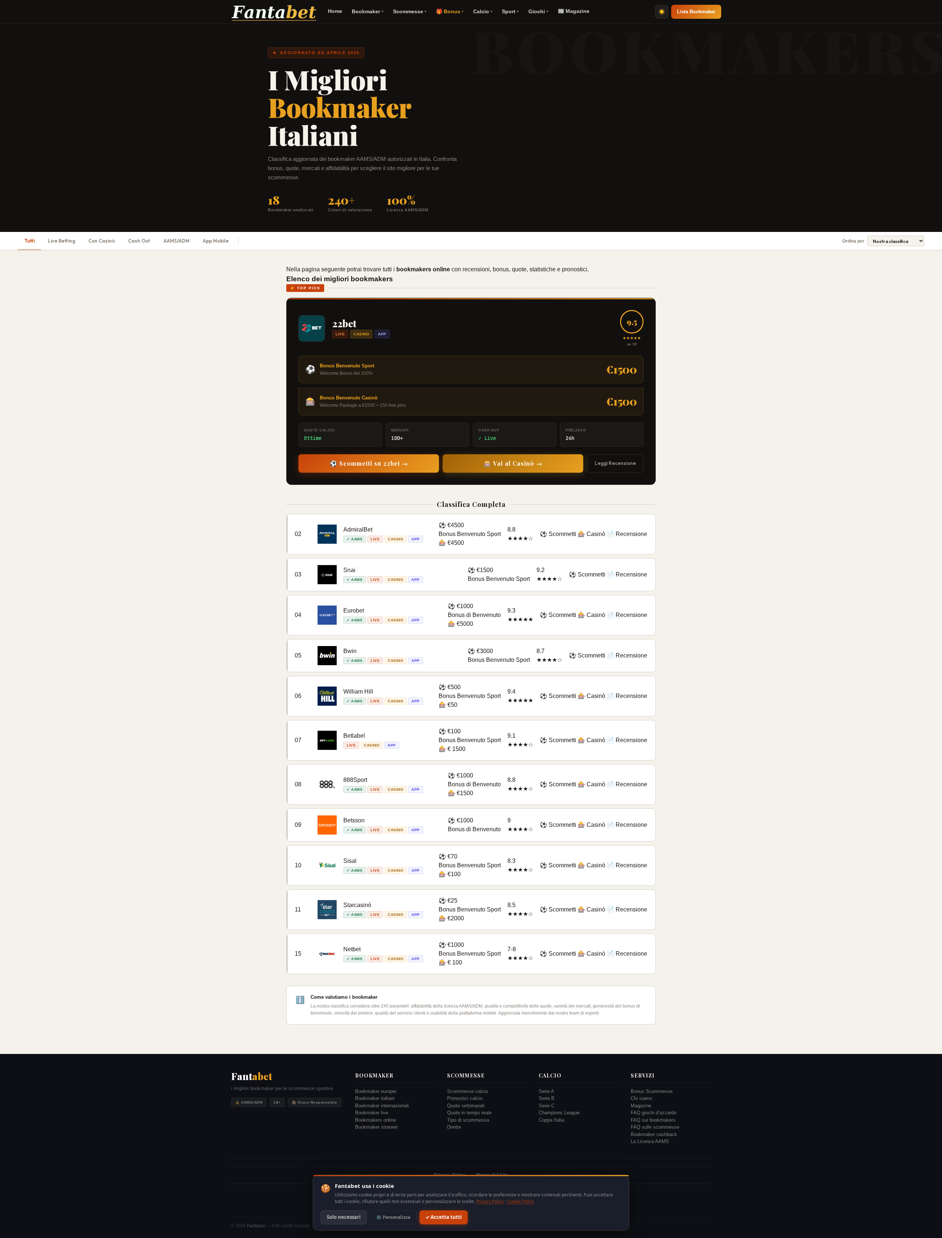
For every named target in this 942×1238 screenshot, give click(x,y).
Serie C (547, 1105)
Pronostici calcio (464, 1098)
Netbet (352, 949)
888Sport (355, 780)
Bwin (350, 651)
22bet (344, 323)
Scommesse (409, 11)
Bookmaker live (371, 1112)
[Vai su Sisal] (327, 865)
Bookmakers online (375, 1120)
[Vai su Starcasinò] (327, 909)
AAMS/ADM (176, 241)
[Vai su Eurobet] (327, 615)
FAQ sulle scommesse (655, 1127)
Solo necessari (344, 1217)
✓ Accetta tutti (443, 1217)
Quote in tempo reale (469, 1112)
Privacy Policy (490, 1201)
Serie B (547, 1098)
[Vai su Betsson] (327, 825)
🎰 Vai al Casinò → (513, 463)
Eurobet (353, 610)
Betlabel (354, 736)
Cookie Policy (520, 1201)
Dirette (454, 1127)
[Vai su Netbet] (327, 953)
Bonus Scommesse (652, 1091)
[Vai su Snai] (327, 574)
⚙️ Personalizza (393, 1217)
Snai (349, 570)
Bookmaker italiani (374, 1098)
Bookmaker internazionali (382, 1105)
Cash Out (139, 241)
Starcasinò (357, 905)
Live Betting (61, 241)
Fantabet (256, 1225)
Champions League (559, 1112)
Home (335, 11)
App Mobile (216, 241)
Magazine (641, 1105)
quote (519, 269)
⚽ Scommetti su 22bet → (369, 463)
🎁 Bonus (450, 11)
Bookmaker (367, 11)
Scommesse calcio (467, 1091)
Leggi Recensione (615, 463)
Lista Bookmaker (696, 11)
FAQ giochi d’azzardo (653, 1112)
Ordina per (853, 241)
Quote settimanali (466, 1105)
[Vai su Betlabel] (327, 740)
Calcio (482, 11)
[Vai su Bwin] (327, 655)
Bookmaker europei (375, 1091)
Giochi (538, 11)
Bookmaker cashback (654, 1134)
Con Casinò (101, 241)
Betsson (354, 820)
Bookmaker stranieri (376, 1127)
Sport (510, 11)
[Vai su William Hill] (327, 696)
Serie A (546, 1091)
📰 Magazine (573, 11)
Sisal (350, 861)
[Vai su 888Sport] (327, 784)
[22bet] (311, 328)
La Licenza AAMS (650, 1141)
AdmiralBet (357, 529)
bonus (501, 269)
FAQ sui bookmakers (653, 1120)
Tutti (29, 241)
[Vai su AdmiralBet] (327, 534)
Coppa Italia (551, 1120)
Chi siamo (641, 1098)
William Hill (358, 691)
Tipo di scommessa (468, 1120)
